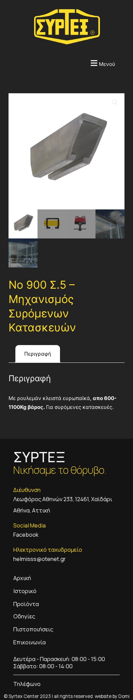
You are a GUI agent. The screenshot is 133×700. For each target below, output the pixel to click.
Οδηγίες (24, 616)
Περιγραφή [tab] (37, 354)
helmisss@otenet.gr (39, 559)
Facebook (26, 534)
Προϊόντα (26, 604)
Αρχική (22, 578)
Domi (124, 696)
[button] (58, 63)
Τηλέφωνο (27, 684)
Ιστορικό (24, 591)
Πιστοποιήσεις (33, 629)
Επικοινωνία (29, 642)
